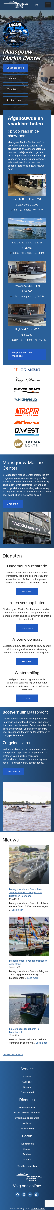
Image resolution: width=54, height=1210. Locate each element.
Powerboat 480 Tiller (27, 286)
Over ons (27, 1081)
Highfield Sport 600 (27, 329)
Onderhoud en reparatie (27, 1118)
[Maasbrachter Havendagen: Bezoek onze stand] (29, 937)
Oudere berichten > (13, 1054)
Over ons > (12, 504)
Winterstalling (27, 1128)
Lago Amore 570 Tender (27, 242)
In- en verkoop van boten (27, 1112)
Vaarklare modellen (27, 1166)
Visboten (12, 89)
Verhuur (27, 1123)
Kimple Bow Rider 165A (27, 199)
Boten (27, 1136)
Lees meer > (27, 591)
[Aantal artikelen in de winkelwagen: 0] (36, 5)
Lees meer (17, 910)
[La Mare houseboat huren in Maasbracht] (29, 1005)
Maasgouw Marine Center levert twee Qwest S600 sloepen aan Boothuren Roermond (26, 892)
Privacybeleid (27, 1092)
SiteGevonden (38, 1208)
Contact (27, 1076)
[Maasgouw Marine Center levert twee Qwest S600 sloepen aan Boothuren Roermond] (29, 865)
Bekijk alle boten (15, 68)
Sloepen (11, 78)
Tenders (27, 1154)
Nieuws (27, 1087)
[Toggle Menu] (48, 5)
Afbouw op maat (27, 1107)
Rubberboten (14, 100)
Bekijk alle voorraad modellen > (22, 354)
